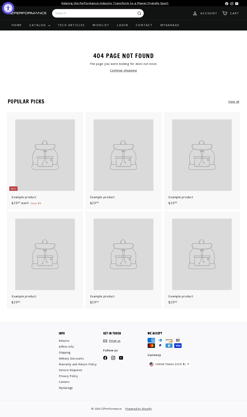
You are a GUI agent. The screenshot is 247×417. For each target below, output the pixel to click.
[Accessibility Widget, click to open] (8, 8)
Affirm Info (66, 346)
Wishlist (101, 25)
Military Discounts (71, 358)
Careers (64, 382)
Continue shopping (123, 70)
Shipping (64, 352)
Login (122, 25)
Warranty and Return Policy (78, 364)
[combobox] (98, 13)
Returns (64, 341)
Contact (144, 25)
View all (233, 101)
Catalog (38, 25)
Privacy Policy (68, 376)
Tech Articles (71, 25)
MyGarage (169, 25)
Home (17, 25)
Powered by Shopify (138, 408)
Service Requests (70, 370)
